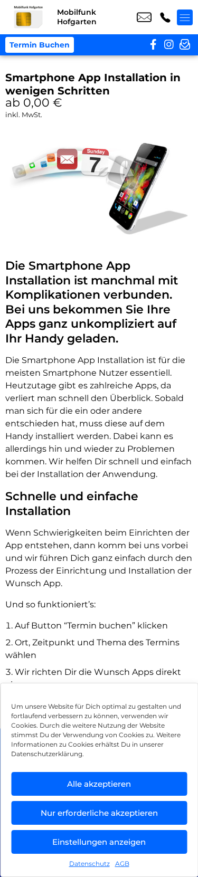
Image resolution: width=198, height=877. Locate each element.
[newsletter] (185, 45)
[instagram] (169, 45)
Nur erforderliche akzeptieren (99, 813)
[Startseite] (28, 17)
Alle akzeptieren (99, 784)
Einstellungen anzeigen (99, 842)
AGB (122, 864)
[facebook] (153, 45)
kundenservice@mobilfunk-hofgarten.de (144, 17)
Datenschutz (89, 864)
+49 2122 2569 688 (165, 17)
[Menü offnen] (185, 17)
